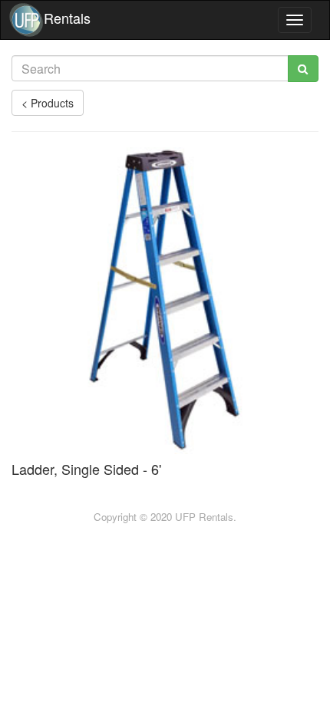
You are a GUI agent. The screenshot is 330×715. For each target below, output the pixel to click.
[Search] (303, 68)
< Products (47, 102)
